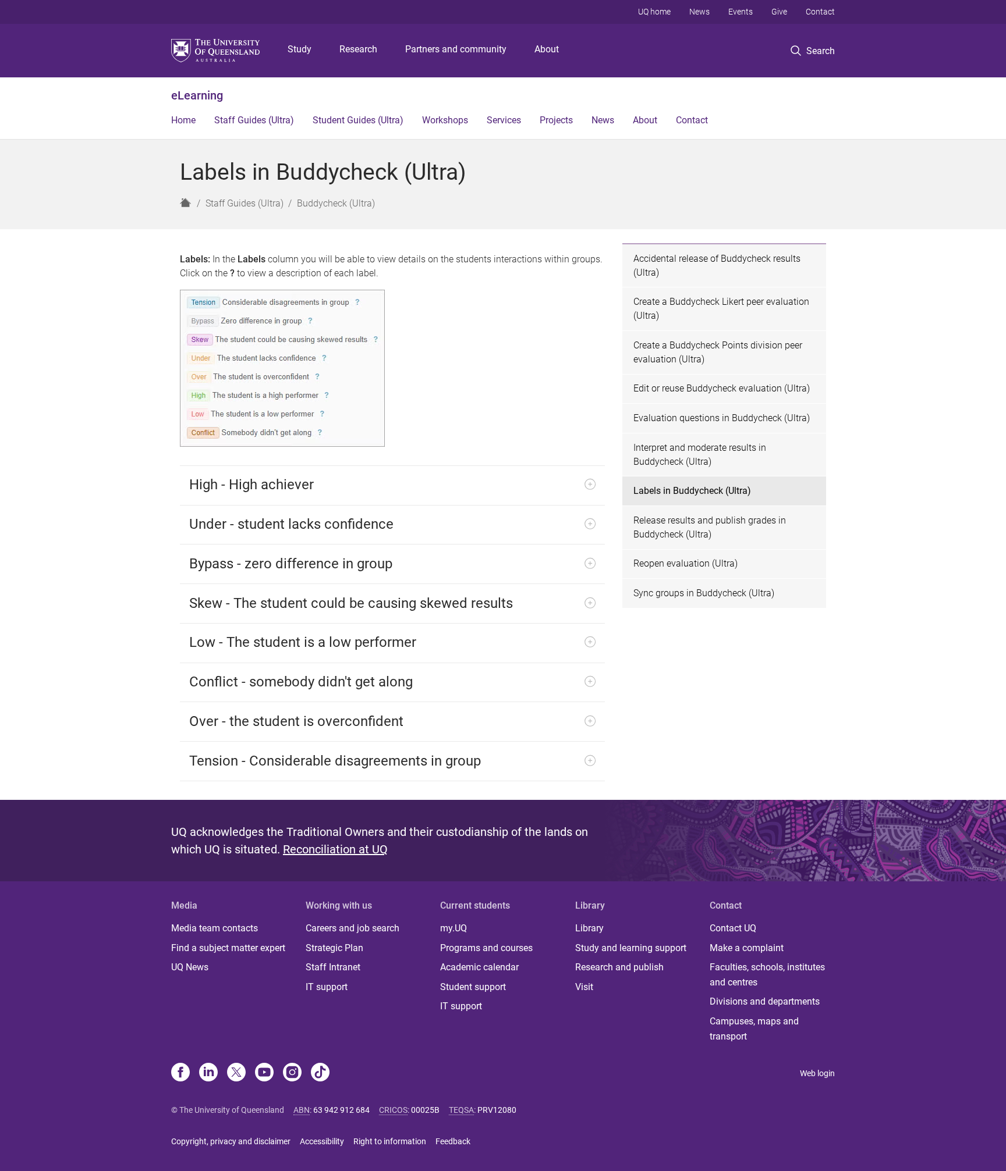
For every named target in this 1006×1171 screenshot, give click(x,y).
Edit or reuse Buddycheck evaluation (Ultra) (721, 388)
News (699, 11)
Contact (820, 11)
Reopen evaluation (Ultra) (685, 563)
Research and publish (619, 967)
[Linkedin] (208, 1073)
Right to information (389, 1141)
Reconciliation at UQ (335, 849)
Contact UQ (733, 928)
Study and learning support (630, 947)
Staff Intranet (333, 967)
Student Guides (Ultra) (358, 120)
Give (779, 11)
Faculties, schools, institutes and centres (767, 975)
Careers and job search (352, 928)
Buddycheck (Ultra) (336, 203)
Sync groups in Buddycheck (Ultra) (703, 593)
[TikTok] (320, 1073)
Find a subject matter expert (228, 947)
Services (504, 120)
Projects (556, 120)
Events (740, 11)
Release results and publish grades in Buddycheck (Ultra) (709, 527)
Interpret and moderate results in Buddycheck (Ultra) (699, 454)
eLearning (197, 95)
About (546, 49)
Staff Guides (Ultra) (254, 120)
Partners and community (455, 49)
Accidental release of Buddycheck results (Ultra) (716, 265)
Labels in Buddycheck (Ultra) (692, 490)
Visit (584, 986)
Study (299, 49)
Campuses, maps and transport (754, 1029)
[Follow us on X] (236, 1073)
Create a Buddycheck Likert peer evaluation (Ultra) (721, 308)
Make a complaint (747, 947)
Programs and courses (486, 947)
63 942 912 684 (341, 1110)
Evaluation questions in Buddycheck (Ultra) (721, 417)
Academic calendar (479, 967)
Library (589, 928)
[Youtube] (264, 1073)
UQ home (654, 11)
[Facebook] (180, 1073)
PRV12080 (496, 1110)
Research (358, 49)
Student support (473, 986)
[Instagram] (292, 1073)
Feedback (452, 1141)
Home (183, 120)
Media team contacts (214, 928)
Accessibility (322, 1141)
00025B (425, 1110)
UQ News (189, 967)
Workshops (445, 120)
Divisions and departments (765, 1001)
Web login (817, 1073)
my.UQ (453, 928)
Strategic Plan (334, 947)
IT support (327, 986)
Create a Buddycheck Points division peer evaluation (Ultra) (717, 352)
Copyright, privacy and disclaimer (231, 1141)
